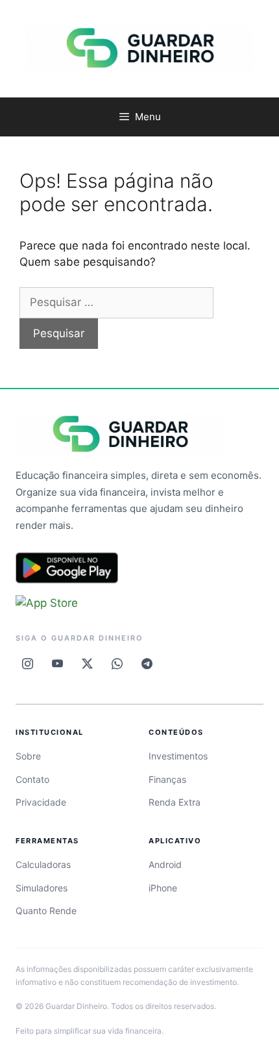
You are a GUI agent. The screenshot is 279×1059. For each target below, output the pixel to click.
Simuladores (41, 887)
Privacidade (41, 802)
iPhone (163, 887)
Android (165, 864)
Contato (32, 779)
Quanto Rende (46, 910)
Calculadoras (43, 864)
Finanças (167, 779)
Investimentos (178, 755)
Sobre (28, 755)
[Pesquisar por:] (116, 302)
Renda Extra (174, 802)
